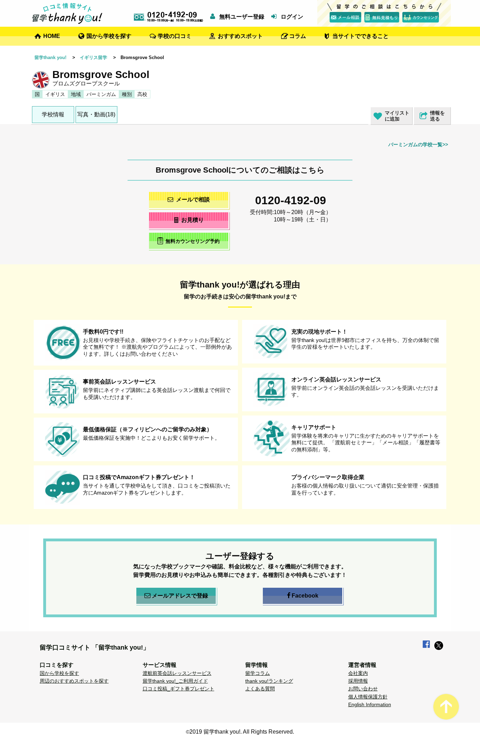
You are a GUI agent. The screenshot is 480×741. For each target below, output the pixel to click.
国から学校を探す (108, 36)
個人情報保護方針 (368, 697)
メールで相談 (193, 199)
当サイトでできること (360, 36)
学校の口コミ (175, 36)
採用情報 (358, 681)
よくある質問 (260, 688)
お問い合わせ (363, 688)
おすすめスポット (240, 36)
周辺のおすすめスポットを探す (74, 681)
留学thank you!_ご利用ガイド (175, 681)
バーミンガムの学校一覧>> (418, 144)
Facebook (305, 596)
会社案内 (358, 673)
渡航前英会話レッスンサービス (177, 673)
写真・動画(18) (96, 114)
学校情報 (53, 114)
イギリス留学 (93, 57)
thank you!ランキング (269, 681)
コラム (297, 36)
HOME (51, 36)
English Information (369, 704)
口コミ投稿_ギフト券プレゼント (178, 688)
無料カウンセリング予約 (193, 241)
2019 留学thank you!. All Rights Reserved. (241, 732)
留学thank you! (50, 57)
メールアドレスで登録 (180, 596)
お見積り (192, 220)
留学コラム (257, 673)
